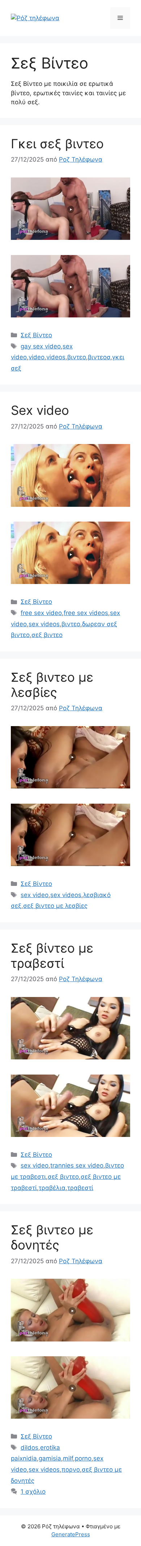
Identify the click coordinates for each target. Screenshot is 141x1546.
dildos (29, 1447)
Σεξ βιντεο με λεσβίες (52, 684)
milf (68, 1458)
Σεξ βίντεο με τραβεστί (52, 955)
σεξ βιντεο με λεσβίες (55, 905)
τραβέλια (52, 1187)
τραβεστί (80, 1187)
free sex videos (86, 612)
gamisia (50, 1458)
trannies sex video (76, 1165)
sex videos (44, 624)
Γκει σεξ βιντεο (57, 143)
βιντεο (76, 357)
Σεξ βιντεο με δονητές (52, 1237)
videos (55, 357)
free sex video (41, 612)
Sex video (40, 410)
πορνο (70, 1469)
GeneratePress (70, 1534)
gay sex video (41, 346)
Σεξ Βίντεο (36, 335)
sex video (34, 895)
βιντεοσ (99, 357)
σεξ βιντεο (47, 634)
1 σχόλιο (33, 1491)
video (36, 357)
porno (83, 1458)
